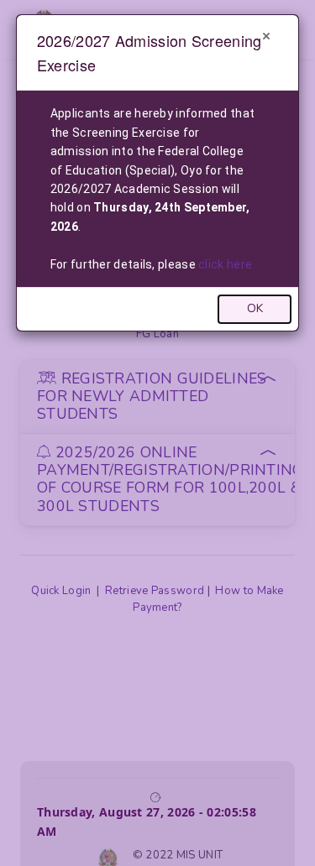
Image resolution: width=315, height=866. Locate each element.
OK (255, 308)
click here (225, 264)
